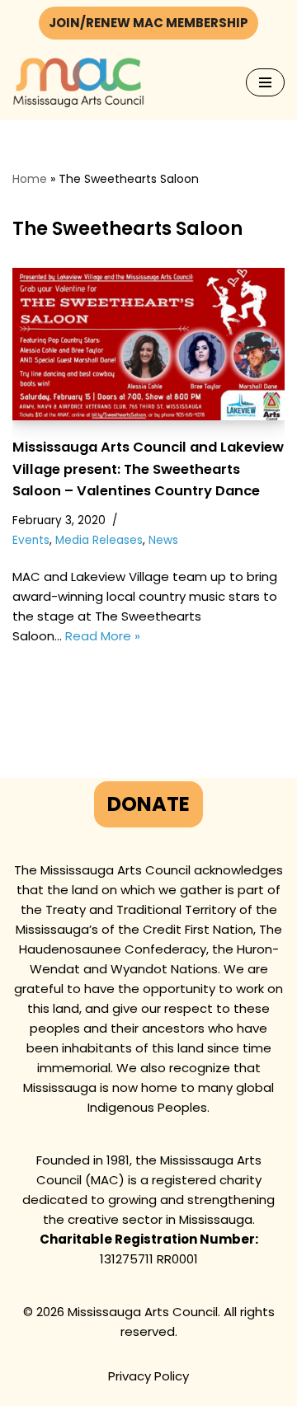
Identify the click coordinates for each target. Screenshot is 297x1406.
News (163, 540)
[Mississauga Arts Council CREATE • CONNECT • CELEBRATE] (78, 83)
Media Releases (99, 540)
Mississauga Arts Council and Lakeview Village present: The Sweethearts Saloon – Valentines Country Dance (148, 469)
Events (31, 540)
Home (29, 179)
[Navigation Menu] (265, 82)
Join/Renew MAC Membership (148, 22)
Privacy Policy (148, 1376)
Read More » (102, 635)
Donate (148, 804)
